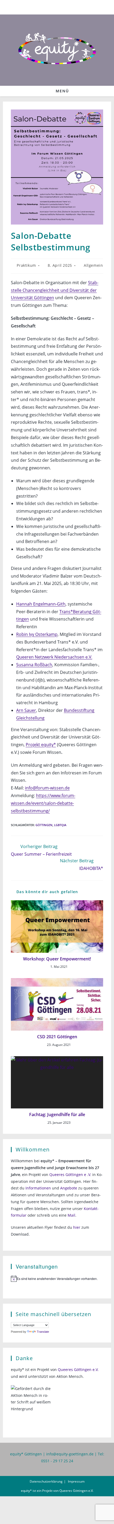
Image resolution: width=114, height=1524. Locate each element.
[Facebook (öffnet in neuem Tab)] (54, 6)
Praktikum (26, 265)
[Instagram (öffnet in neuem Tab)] (60, 6)
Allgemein (93, 265)
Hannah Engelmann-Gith (40, 604)
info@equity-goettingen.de (70, 1453)
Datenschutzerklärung (46, 1481)
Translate (43, 1331)
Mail (71, 1215)
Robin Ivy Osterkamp (37, 634)
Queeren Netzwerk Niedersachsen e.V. (54, 657)
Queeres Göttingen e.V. (78, 1369)
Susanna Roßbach (34, 665)
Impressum (76, 1481)
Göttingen (44, 825)
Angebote (68, 1187)
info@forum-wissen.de (47, 788)
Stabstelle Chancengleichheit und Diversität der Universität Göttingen (54, 290)
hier (76, 1227)
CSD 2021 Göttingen (57, 1037)
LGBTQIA (60, 825)
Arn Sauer (26, 710)
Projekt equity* (41, 744)
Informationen (38, 1187)
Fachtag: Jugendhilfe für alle (57, 1114)
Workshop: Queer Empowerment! (57, 959)
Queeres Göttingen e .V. (70, 1174)
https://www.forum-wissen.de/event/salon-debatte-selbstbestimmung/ (43, 803)
